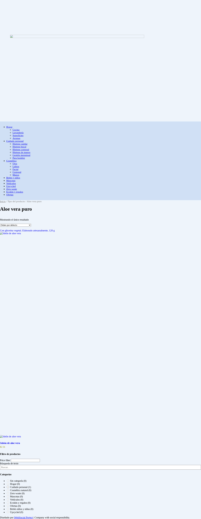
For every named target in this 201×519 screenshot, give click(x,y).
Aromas (16, 138)
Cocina (16, 130)
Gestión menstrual (21, 155)
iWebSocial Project (23, 517)
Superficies (18, 135)
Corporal (17, 172)
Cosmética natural (20, 249)
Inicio (3, 201)
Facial (15, 169)
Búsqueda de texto (9, 222)
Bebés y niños (13, 178)
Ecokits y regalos (14, 192)
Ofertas (9, 194)
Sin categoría (18, 240)
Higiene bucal (19, 146)
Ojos (15, 163)
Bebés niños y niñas (21, 268)
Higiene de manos (21, 152)
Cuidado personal (15, 141)
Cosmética (11, 161)
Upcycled (11, 186)
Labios (16, 166)
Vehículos (11, 183)
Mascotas (10, 180)
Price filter (5, 219)
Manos (16, 175)
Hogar (9, 127)
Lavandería (18, 132)
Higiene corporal (21, 149)
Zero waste (11, 189)
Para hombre (19, 158)
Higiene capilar (20, 144)
